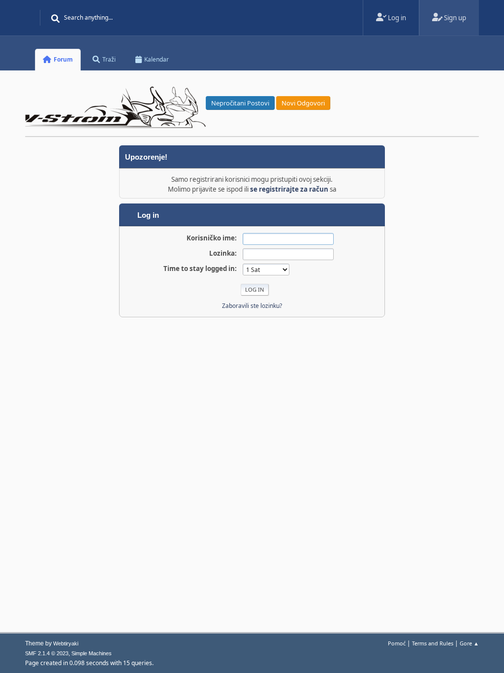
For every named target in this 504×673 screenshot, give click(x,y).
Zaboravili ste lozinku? (252, 306)
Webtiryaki (65, 643)
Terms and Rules (432, 643)
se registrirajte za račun (289, 189)
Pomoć (397, 643)
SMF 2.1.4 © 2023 (46, 653)
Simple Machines (91, 653)
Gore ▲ (469, 643)
